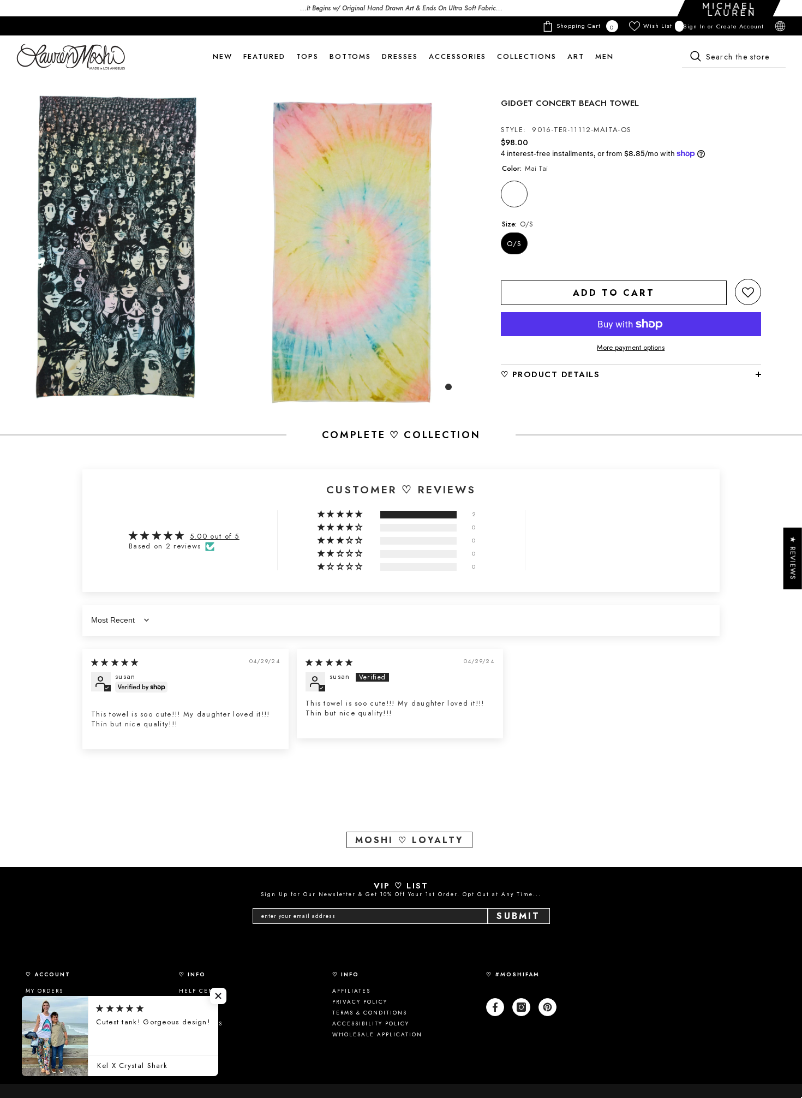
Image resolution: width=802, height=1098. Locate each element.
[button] (748, 292)
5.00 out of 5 (215, 536)
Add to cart (614, 293)
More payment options (631, 347)
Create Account (740, 26)
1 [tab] (448, 387)
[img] (115, 662)
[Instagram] (521, 1007)
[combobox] (734, 57)
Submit (518, 916)
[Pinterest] (547, 1007)
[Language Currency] (780, 26)
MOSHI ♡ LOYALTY (409, 840)
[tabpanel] (117, 247)
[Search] (734, 57)
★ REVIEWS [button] (793, 558)
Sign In (695, 26)
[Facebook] (495, 1007)
